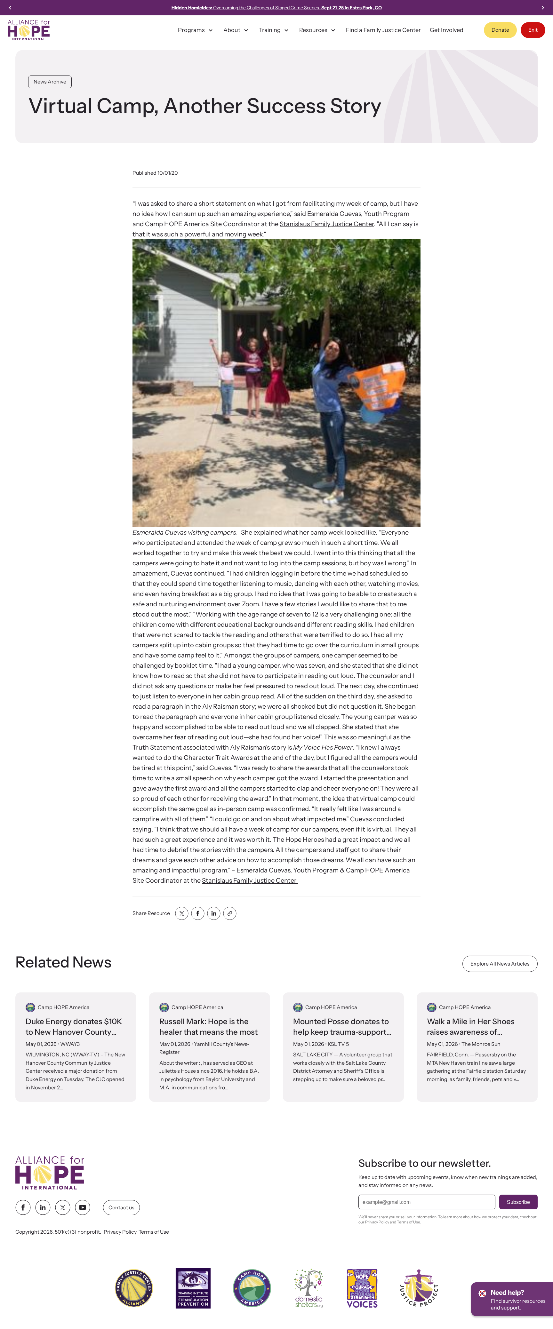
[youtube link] (82, 1207)
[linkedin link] (43, 1207)
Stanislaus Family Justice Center (327, 224)
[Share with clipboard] (229, 913)
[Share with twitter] (181, 913)
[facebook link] (23, 1207)
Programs (191, 30)
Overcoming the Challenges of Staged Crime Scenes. (277, 8)
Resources (313, 30)
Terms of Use (154, 1232)
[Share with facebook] (197, 913)
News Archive (50, 81)
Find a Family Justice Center (383, 30)
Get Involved (446, 30)
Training (270, 30)
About (231, 30)
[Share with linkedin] (213, 913)
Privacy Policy (120, 1232)
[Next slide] (543, 8)
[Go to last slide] (10, 8)
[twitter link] (62, 1207)
